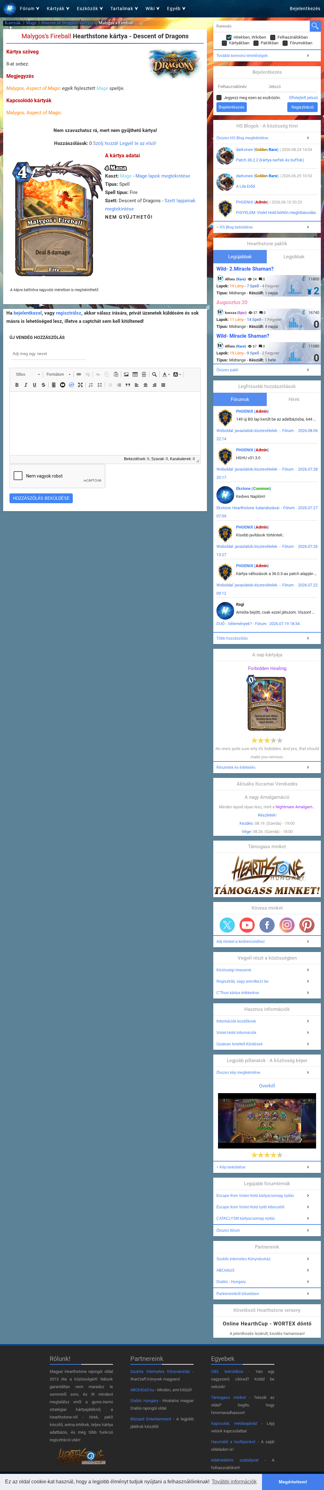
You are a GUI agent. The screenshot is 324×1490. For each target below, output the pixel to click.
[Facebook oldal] (267, 925)
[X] (227, 925)
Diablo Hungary (144, 1400)
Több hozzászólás (232, 638)
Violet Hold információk (236, 1032)
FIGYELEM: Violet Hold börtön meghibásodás (276, 212)
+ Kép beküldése (231, 1167)
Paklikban (269, 43)
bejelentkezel (28, 313)
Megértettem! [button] (293, 1481)
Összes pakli (227, 370)
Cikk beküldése (227, 1371)
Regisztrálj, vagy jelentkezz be (242, 981)
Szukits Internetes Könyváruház (243, 1259)
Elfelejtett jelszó (303, 97)
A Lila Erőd (245, 186)
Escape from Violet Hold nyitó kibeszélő (250, 1207)
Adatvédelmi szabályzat (234, 1460)
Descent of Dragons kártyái (67, 23)
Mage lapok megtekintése (162, 176)
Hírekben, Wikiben (250, 37)
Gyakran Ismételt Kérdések (239, 1044)
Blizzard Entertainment (150, 1419)
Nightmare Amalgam (294, 806)
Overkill (267, 1086)
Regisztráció (302, 107)
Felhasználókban (292, 37)
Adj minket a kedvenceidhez (240, 941)
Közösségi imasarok (233, 970)
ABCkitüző (225, 1270)
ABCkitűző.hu (142, 1389)
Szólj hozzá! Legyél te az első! (124, 143)
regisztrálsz (68, 313)
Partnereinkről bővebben (237, 1294)
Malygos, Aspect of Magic (33, 88)
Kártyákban (239, 43)
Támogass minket (228, 1397)
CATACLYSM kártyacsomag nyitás (245, 1218)
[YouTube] (247, 925)
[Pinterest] (307, 925)
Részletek (267, 815)
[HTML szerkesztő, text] (105, 423)
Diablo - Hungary (231, 1282)
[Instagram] (287, 925)
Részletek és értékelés (235, 767)
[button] (27, 374)
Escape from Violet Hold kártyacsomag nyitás (255, 1195)
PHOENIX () (252, 202)
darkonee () (257, 149)
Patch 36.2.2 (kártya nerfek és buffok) (270, 160)
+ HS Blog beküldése (234, 227)
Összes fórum (228, 1230)
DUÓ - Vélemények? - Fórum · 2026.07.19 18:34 (258, 623)
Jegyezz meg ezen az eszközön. (252, 97)
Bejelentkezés (305, 8)
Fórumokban (301, 43)
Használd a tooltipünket (233, 1441)
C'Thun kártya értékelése (237, 993)
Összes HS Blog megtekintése (242, 138)
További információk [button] (234, 1481)
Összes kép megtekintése (238, 1072)
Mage (31, 23)
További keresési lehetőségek (242, 55)
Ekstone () (253, 488)
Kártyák (13, 23)
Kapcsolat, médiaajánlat (234, 1423)
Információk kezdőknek (236, 1021)
